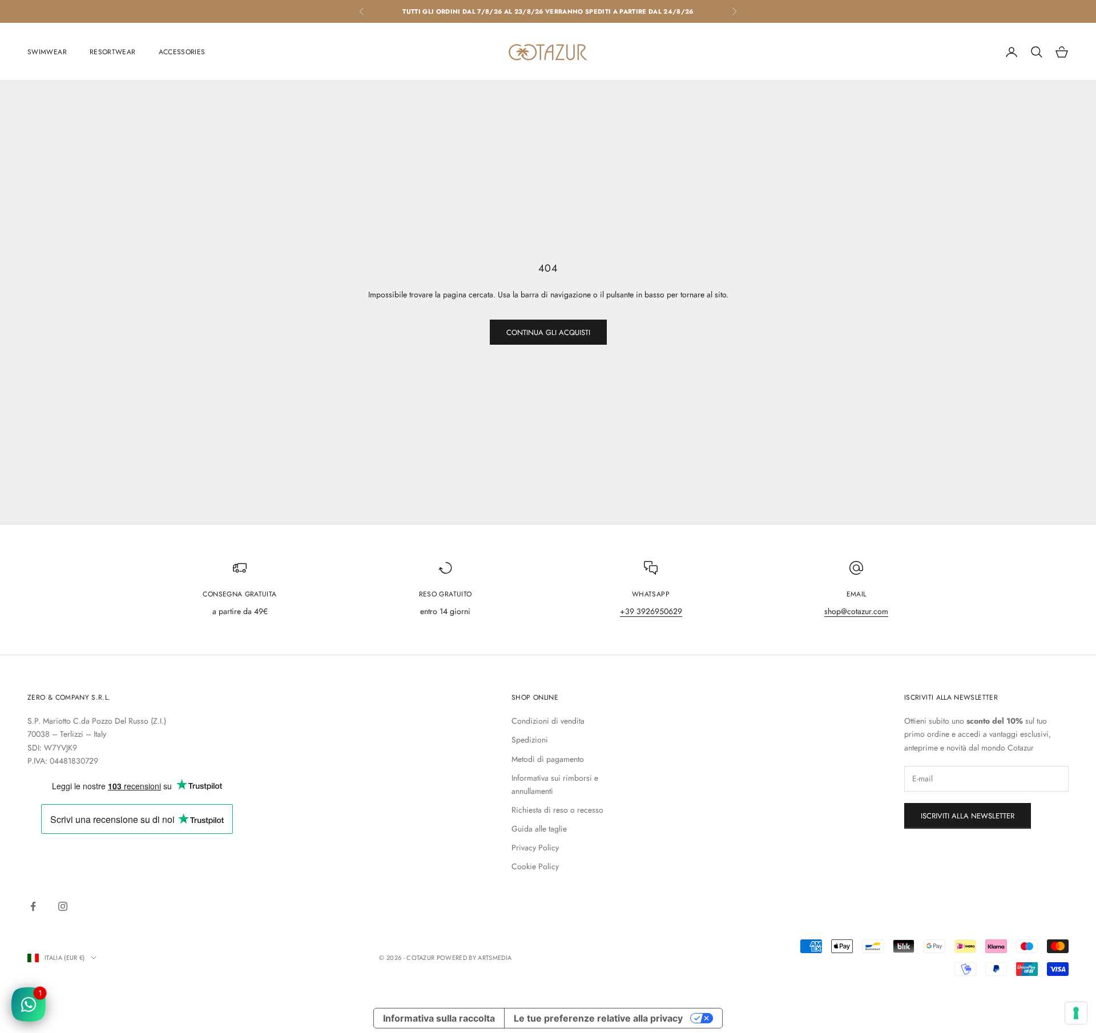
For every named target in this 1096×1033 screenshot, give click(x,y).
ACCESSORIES (182, 52)
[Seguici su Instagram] (62, 906)
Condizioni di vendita (548, 721)
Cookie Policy (535, 866)
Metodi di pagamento (547, 759)
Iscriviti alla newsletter (967, 815)
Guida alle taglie (539, 828)
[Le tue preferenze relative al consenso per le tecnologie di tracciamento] (1076, 1013)
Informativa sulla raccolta (439, 1018)
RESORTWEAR (113, 52)
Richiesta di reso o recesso (557, 810)
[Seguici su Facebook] (33, 906)
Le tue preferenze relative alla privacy (598, 1018)
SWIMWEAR (47, 52)
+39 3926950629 (651, 611)
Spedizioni (529, 739)
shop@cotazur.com (856, 611)
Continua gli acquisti (548, 332)
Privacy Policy (535, 847)
